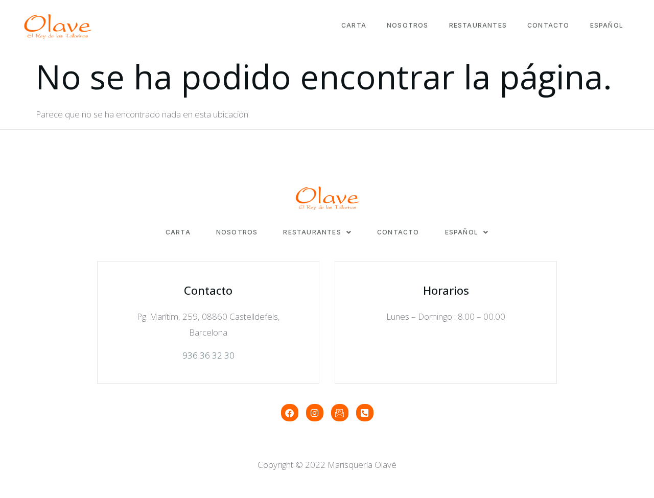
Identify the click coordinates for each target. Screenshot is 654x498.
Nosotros (408, 25)
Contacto (548, 25)
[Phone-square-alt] (364, 412)
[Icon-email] (339, 412)
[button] (317, 232)
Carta (353, 25)
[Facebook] (289, 412)
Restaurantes (478, 25)
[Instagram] (314, 412)
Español (606, 25)
